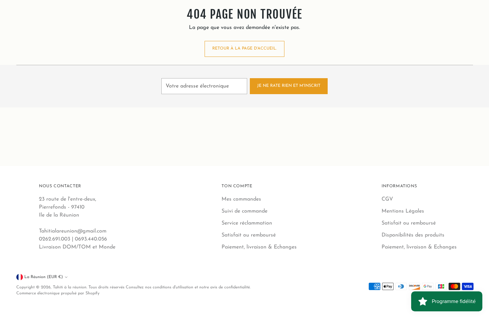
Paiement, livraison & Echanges (259, 247)
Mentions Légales (403, 211)
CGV (387, 199)
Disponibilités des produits (413, 235)
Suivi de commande (244, 211)
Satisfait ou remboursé (249, 235)
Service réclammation (247, 223)
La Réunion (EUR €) (43, 277)
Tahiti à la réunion (69, 287)
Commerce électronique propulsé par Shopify (57, 293)
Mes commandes (241, 199)
